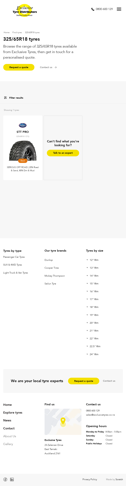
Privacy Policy (90, 479)
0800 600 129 (93, 410)
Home (7, 32)
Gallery (8, 444)
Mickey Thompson (55, 276)
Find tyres (17, 32)
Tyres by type (12, 251)
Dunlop (49, 260)
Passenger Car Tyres (14, 257)
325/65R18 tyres (32, 32)
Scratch (119, 479)
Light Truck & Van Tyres (15, 272)
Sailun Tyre (50, 283)
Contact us (109, 381)
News (7, 420)
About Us (9, 436)
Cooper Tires (52, 268)
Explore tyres (12, 413)
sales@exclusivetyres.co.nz (100, 415)
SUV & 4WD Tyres (12, 265)
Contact (9, 428)
